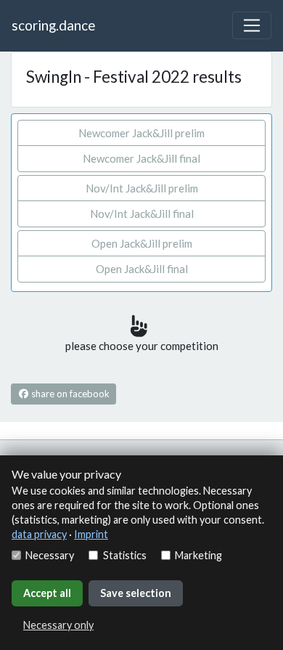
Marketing (198, 555)
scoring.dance (53, 25)
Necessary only (58, 625)
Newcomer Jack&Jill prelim (141, 132)
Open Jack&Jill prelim (141, 243)
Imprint (91, 534)
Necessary (49, 555)
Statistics (124, 555)
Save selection (135, 593)
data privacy (39, 534)
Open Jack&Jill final (142, 268)
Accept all (47, 593)
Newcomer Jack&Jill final (141, 158)
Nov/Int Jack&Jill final (142, 213)
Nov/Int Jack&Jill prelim (142, 188)
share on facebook (69, 393)
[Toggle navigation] (251, 25)
